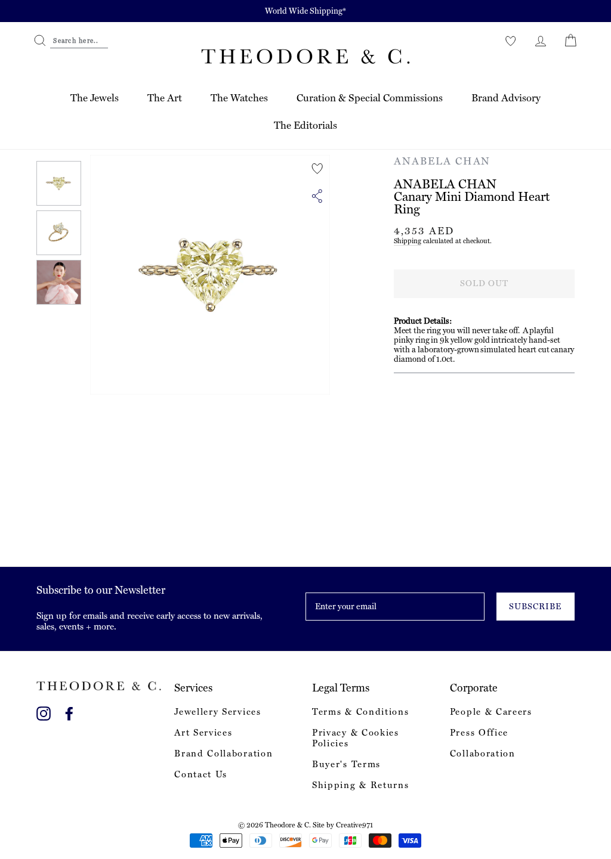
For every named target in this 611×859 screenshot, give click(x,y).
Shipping (407, 241)
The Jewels (94, 98)
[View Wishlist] (511, 40)
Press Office (479, 732)
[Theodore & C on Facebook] (69, 711)
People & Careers (491, 711)
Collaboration (483, 753)
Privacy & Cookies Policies (355, 738)
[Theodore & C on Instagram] (43, 711)
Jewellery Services (217, 711)
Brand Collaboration (223, 753)
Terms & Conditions (360, 711)
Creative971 (354, 825)
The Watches (239, 98)
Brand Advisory (506, 98)
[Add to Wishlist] (317, 168)
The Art (164, 98)
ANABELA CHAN (442, 161)
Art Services (203, 732)
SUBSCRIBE (535, 606)
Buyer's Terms (346, 764)
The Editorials (305, 125)
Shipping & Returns (360, 785)
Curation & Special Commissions (370, 98)
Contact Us (200, 774)
